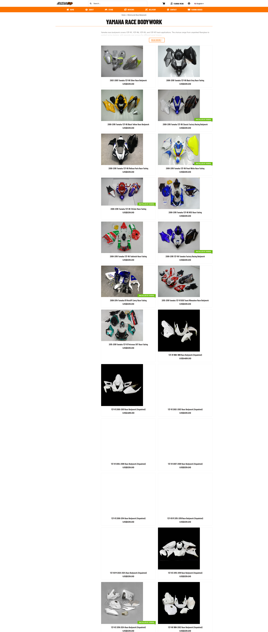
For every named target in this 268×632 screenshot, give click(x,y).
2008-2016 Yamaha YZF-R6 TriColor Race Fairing (128, 209)
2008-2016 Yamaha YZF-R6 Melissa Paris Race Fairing (128, 168)
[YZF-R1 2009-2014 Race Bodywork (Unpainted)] (122, 474)
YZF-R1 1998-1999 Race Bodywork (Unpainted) (185, 355)
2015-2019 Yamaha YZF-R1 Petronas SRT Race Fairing (128, 344)
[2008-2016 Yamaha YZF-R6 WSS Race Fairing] (179, 179)
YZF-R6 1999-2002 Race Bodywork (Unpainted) (185, 627)
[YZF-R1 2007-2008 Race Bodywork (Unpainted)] (179, 420)
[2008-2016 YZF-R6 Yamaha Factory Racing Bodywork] (179, 223)
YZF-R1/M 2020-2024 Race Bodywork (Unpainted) (128, 573)
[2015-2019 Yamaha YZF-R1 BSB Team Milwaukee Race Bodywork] (179, 267)
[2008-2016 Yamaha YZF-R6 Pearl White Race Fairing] (179, 135)
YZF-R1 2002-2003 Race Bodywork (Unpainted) (185, 409)
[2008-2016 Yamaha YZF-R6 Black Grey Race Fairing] (179, 47)
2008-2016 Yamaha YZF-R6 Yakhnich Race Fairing (128, 256)
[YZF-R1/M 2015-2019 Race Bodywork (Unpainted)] (179, 474)
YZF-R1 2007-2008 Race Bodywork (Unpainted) (185, 464)
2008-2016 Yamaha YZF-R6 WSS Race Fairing (185, 212)
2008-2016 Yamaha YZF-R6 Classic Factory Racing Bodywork (185, 124)
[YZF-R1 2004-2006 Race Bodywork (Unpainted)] (122, 420)
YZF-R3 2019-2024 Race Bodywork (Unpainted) (128, 627)
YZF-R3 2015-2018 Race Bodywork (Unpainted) (185, 573)
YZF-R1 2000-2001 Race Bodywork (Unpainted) (128, 409)
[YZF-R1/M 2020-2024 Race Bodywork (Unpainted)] (122, 529)
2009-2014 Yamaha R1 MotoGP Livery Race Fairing (128, 300)
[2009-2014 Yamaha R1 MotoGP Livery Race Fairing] (122, 267)
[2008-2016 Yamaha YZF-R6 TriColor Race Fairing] (122, 179)
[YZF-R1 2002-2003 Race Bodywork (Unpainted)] (179, 365)
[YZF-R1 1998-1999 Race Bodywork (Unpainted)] (179, 311)
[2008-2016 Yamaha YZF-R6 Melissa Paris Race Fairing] (122, 135)
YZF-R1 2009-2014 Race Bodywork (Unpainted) (128, 518)
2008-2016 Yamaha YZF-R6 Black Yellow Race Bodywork (128, 124)
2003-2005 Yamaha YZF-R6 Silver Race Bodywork (128, 80)
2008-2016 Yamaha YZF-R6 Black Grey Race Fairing (185, 80)
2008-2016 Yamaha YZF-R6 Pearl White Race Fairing (185, 168)
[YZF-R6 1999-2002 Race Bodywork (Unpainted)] (179, 583)
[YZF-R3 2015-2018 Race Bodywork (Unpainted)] (179, 529)
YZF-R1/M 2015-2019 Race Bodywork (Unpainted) (185, 518)
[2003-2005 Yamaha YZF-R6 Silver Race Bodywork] (122, 47)
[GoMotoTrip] (64, 3)
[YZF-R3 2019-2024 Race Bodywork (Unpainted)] (122, 583)
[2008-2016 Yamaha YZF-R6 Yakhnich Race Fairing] (122, 223)
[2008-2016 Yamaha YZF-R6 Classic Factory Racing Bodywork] (179, 91)
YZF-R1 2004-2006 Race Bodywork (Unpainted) (128, 464)
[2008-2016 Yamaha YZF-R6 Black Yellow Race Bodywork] (122, 91)
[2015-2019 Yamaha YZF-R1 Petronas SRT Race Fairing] (122, 311)
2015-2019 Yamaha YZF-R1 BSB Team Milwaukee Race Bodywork (185, 300)
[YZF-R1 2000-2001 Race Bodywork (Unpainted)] (122, 365)
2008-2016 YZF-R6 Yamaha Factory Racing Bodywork (185, 256)
